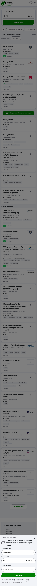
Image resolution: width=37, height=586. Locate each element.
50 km (30, 561)
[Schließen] (34, 538)
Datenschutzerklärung (6, 581)
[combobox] (18, 552)
